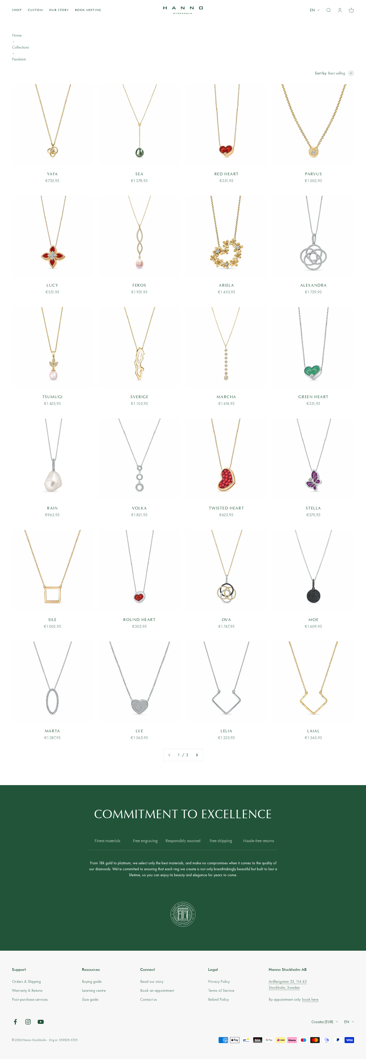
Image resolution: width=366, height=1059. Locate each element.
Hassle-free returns (258, 841)
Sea (139, 174)
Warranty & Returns (27, 990)
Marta (52, 731)
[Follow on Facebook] (15, 1021)
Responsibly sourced (183, 841)
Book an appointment (157, 990)
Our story (59, 10)
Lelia (226, 731)
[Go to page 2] (196, 755)
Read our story (151, 981)
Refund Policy (218, 999)
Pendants (19, 59)
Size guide (90, 999)
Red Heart (226, 174)
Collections (20, 47)
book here (310, 999)
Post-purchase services (30, 999)
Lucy (52, 286)
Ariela (226, 286)
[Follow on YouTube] (40, 1021)
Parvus (313, 174)
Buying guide (92, 981)
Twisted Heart (226, 508)
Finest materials (107, 841)
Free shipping (221, 841)
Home (17, 35)
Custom (35, 10)
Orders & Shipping (26, 981)
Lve (139, 731)
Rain (52, 508)
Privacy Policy (219, 981)
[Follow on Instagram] (28, 1021)
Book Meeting (88, 10)
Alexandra (313, 286)
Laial (313, 731)
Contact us (148, 999)
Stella (313, 508)
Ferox (139, 286)
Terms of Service (221, 990)
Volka (139, 508)
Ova (226, 620)
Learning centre (94, 990)
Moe (313, 620)
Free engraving (145, 841)
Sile (52, 620)
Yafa (52, 174)
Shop (17, 10)
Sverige (139, 397)
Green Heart (313, 397)
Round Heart (139, 620)
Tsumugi (52, 397)
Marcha (226, 397)
